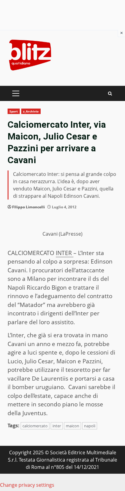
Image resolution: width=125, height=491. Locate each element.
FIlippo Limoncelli (28, 207)
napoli (89, 426)
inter (56, 426)
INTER (64, 253)
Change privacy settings (27, 485)
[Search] (110, 93)
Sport (13, 111)
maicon (72, 426)
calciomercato (35, 426)
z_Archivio (31, 111)
